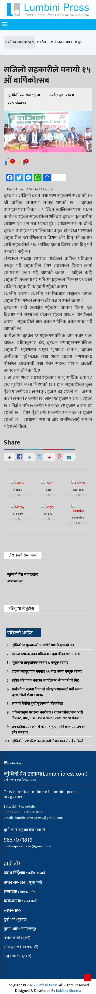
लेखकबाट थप (14, 581)
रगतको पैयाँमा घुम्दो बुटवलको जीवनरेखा (37, 704)
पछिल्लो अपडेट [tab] (20, 633)
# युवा (78, 42)
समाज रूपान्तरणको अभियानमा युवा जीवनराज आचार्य (46, 654)
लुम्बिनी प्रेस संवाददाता (24, 95)
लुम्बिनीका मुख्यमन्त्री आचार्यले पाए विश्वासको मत (43, 645)
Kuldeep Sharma (68, 991)
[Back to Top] (87, 977)
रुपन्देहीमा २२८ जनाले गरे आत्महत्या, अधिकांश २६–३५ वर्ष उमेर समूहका (49, 729)
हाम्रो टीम (13, 863)
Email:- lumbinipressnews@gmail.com (33, 817)
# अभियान (42, 42)
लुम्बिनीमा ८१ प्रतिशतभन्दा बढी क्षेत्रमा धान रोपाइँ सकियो (47, 741)
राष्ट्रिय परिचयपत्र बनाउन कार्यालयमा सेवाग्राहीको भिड (45, 680)
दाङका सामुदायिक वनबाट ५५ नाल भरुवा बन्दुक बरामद (47, 672)
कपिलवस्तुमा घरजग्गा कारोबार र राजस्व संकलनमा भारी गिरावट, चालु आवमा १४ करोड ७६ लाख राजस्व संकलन (47, 715)
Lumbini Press (47, 985)
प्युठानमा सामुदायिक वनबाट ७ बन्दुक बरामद (40, 663)
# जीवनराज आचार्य (61, 42)
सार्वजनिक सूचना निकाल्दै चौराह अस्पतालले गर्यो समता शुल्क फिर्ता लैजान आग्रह (47, 692)
